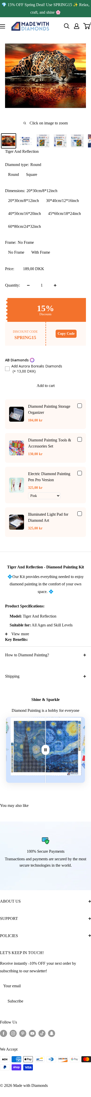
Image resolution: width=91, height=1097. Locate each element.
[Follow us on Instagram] (13, 1033)
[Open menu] (2, 26)
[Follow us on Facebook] (3, 1033)
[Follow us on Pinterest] (22, 1033)
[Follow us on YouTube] (32, 1033)
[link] (16, 414)
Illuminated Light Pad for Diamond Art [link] (48, 517)
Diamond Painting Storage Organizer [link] (49, 409)
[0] (87, 26)
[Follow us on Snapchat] (51, 1033)
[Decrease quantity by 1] (28, 285)
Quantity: (12, 285)
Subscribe (15, 1001)
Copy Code (66, 334)
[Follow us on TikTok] (42, 1033)
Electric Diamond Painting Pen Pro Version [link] (49, 477)
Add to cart (46, 385)
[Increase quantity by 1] (55, 285)
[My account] (76, 26)
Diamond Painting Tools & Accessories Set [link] (49, 443)
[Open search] (67, 26)
